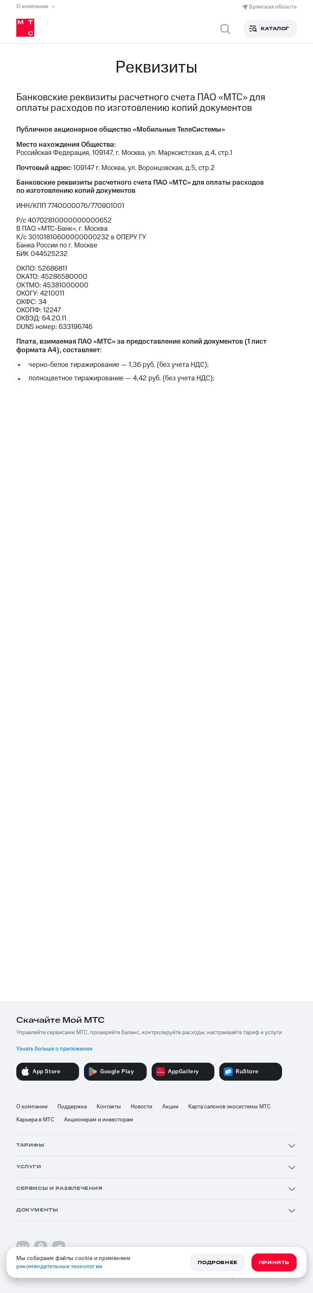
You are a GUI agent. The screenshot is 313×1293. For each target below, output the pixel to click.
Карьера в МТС (35, 1120)
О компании (32, 1107)
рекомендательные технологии (59, 1266)
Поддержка (72, 1107)
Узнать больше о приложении (54, 1049)
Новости (141, 1107)
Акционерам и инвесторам (98, 1120)
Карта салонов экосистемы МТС (229, 1107)
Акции (170, 1107)
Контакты (109, 1107)
